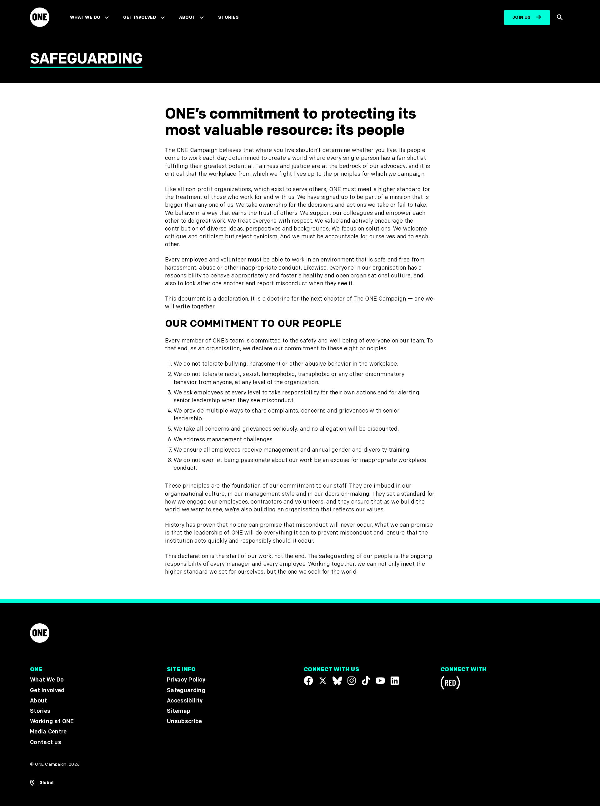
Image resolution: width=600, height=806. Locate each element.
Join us (521, 17)
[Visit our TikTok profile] (366, 680)
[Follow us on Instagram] (351, 680)
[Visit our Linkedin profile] (394, 680)
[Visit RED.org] (450, 684)
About (187, 17)
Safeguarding (186, 690)
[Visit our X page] (323, 680)
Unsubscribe (184, 721)
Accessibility (184, 700)
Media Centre (48, 731)
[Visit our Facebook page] (308, 680)
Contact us (45, 742)
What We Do (85, 17)
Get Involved (139, 17)
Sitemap (178, 711)
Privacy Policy (186, 680)
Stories (228, 17)
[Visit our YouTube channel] (380, 680)
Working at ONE (52, 721)
